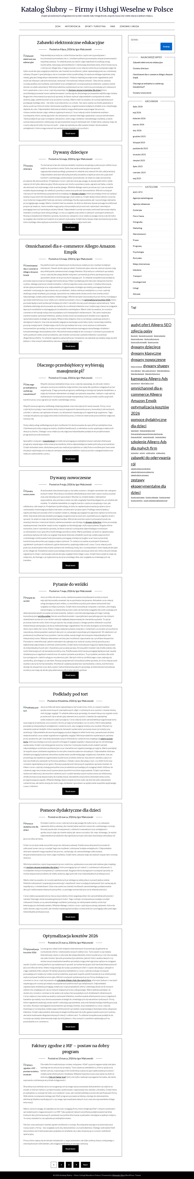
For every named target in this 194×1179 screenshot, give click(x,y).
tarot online (135, 453)
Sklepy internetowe (141, 264)
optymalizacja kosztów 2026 (97, 299)
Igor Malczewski (83, 49)
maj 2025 (137, 178)
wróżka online (44, 616)
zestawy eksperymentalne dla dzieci (42, 867)
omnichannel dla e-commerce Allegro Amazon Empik (147, 394)
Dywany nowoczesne (70, 477)
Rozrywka (137, 258)
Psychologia (138, 252)
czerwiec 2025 (139, 172)
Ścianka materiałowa (138, 497)
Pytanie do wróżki (70, 584)
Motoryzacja (72, 26)
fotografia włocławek (137, 374)
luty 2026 (137, 130)
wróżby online (150, 453)
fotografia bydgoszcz (163, 371)
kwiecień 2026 (139, 118)
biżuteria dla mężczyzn (151, 339)
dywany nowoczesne (148, 359)
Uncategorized (139, 282)
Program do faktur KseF (147, 431)
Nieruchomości (139, 234)
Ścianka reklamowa (152, 497)
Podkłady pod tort (70, 694)
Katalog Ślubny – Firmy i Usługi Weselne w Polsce (97, 9)
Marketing (137, 228)
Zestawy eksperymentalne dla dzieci (84, 90)
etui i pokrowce (136, 371)
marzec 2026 (138, 124)
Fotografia (137, 222)
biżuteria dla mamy (137, 339)
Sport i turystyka (95, 26)
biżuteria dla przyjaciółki (139, 342)
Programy (137, 246)
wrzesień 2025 (139, 154)
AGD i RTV (138, 192)
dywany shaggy (79, 193)
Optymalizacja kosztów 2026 (70, 935)
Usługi (136, 288)
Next (85, 1165)
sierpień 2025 (139, 160)
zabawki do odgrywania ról (151, 460)
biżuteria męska (153, 342)
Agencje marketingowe (143, 198)
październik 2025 (140, 148)
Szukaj (134, 39)
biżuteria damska (159, 336)
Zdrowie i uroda (129, 26)
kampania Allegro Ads (149, 378)
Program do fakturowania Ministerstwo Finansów (147, 434)
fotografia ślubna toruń (152, 374)
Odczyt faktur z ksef (147, 383)
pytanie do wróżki (148, 437)
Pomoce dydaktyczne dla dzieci (70, 810)
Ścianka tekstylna (137, 500)
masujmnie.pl (49, 441)
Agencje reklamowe (141, 204)
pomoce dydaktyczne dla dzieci (149, 422)
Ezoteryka (137, 210)
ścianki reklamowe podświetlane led (155, 500)
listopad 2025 (139, 142)
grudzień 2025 (139, 136)
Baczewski (134, 336)
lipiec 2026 (138, 106)
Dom (57, 26)
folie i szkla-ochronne (149, 371)
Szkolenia (137, 270)
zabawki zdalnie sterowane (140, 475)
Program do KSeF (136, 437)
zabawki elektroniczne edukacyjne (142, 472)
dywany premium (136, 366)
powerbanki (135, 431)
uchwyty (142, 453)
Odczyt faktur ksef (57, 1077)
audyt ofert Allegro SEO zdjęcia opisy (151, 327)
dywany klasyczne (146, 353)
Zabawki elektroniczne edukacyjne (70, 42)
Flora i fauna (138, 216)
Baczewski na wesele (146, 336)
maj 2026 (137, 112)
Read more (70, 133)
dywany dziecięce (93, 522)
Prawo (136, 240)
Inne (112, 26)
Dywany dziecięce (70, 152)
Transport (137, 276)
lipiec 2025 (138, 166)
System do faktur (160, 437)
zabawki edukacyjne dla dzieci (141, 469)
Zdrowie (136, 294)
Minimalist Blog (118, 1175)
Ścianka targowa (164, 497)
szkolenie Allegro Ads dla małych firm (74, 980)
